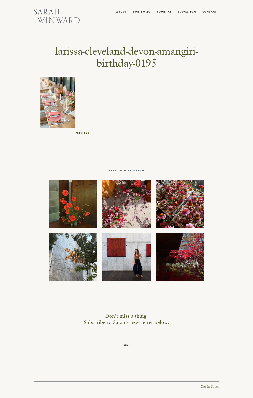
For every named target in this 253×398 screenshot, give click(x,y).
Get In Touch (210, 387)
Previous (82, 133)
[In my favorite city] (126, 257)
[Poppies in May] (73, 204)
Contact (209, 11)
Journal (164, 11)
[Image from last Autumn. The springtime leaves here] (180, 257)
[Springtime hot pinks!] (126, 204)
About (121, 11)
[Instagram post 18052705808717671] (73, 257)
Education (187, 11)
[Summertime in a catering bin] (180, 204)
